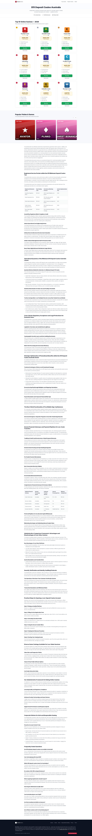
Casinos (51, 822)
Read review (25, 50)
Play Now (25, 48)
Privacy (72, 822)
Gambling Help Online (63, 829)
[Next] (76, 118)
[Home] (19, 2)
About (76, 1)
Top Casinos (63, 1)
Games (55, 822)
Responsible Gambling (65, 822)
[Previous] (73, 118)
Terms (76, 822)
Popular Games (70, 1)
